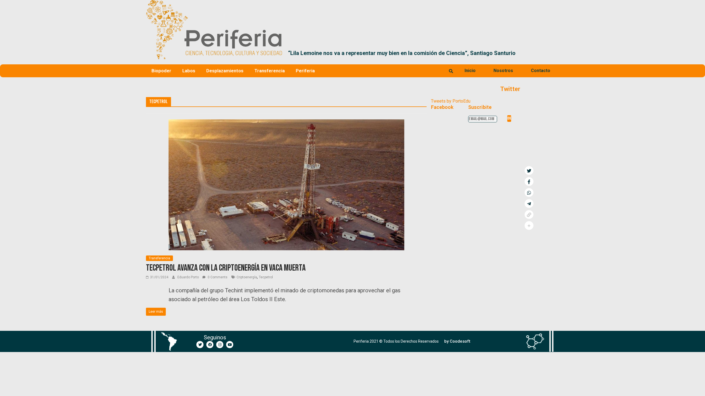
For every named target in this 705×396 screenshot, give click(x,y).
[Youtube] (229, 344)
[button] (552, 53)
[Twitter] (200, 344)
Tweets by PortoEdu (450, 101)
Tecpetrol (266, 277)
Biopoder (161, 70)
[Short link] (529, 214)
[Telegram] (529, 203)
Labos (188, 70)
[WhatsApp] (529, 192)
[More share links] (529, 225)
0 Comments (217, 277)
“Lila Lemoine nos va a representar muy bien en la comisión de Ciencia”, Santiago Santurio (402, 53)
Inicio (470, 70)
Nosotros (503, 70)
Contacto (540, 70)
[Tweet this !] (529, 170)
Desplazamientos (224, 70)
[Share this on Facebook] (529, 181)
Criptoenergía (247, 277)
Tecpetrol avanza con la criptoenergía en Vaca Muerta (226, 268)
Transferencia (269, 70)
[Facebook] (209, 344)
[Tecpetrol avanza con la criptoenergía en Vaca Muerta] (286, 122)
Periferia (305, 70)
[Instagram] (219, 344)
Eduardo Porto (188, 277)
